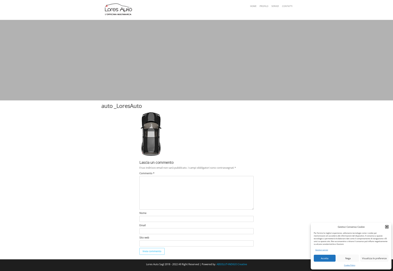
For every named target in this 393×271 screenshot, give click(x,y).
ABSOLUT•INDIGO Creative (232, 264)
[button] (386, 226)
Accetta (324, 258)
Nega (348, 258)
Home (253, 6)
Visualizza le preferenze (374, 258)
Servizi (275, 6)
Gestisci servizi (321, 250)
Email (142, 225)
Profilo (264, 6)
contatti (287, 6)
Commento (146, 173)
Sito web (144, 237)
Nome (142, 213)
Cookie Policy (349, 265)
